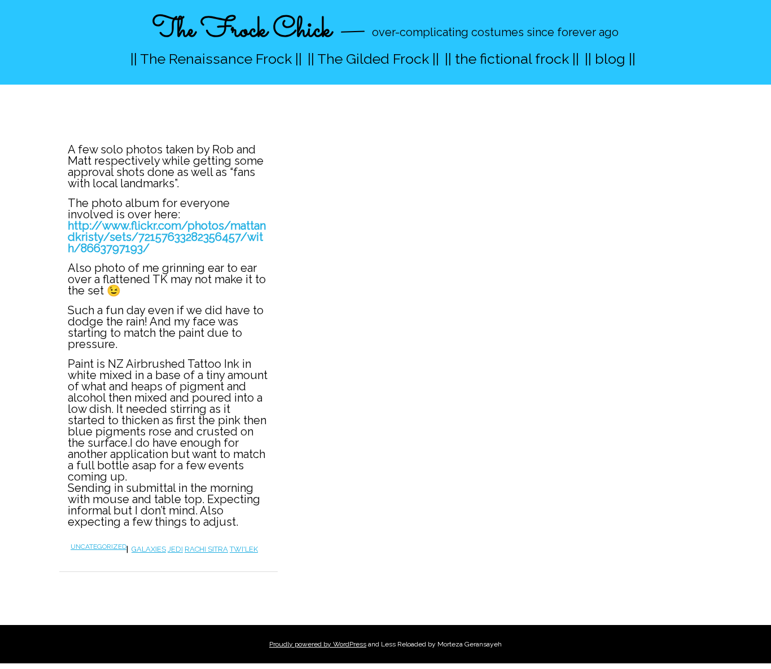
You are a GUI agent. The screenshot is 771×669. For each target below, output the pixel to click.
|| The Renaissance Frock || (216, 58)
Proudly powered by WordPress (317, 644)
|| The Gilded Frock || (373, 58)
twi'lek (244, 549)
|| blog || (610, 58)
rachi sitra (206, 549)
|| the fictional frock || (512, 58)
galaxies (149, 549)
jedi (175, 549)
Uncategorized (98, 547)
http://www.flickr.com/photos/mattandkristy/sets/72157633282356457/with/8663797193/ (167, 237)
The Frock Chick (241, 30)
